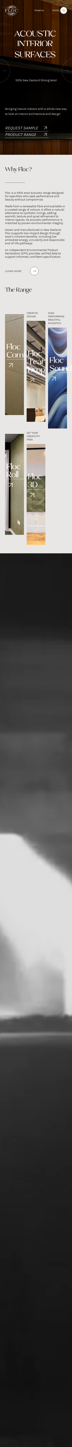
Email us (39, 10)
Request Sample (21, 128)
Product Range (20, 134)
